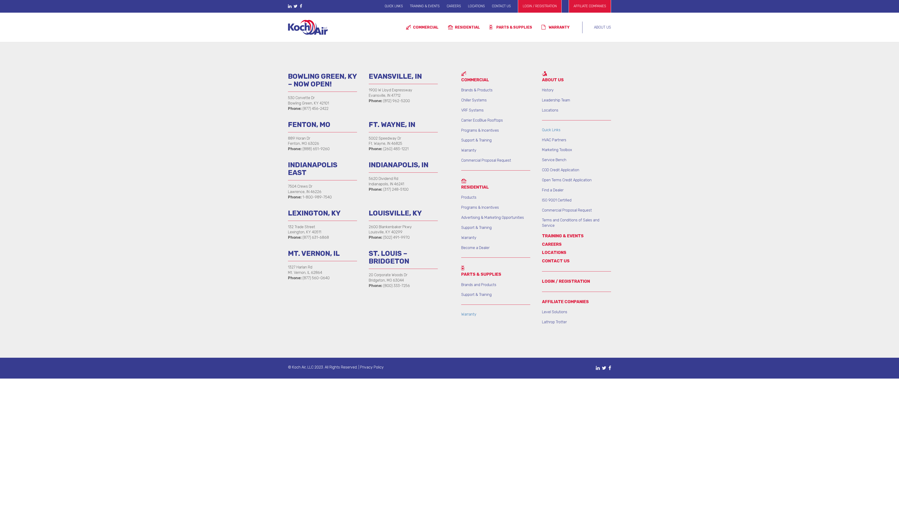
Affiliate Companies (590, 6)
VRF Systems (472, 110)
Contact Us (501, 6)
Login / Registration (540, 6)
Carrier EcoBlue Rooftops (482, 120)
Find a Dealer (553, 190)
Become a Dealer (475, 248)
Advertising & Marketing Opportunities (492, 217)
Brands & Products (477, 90)
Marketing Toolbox (557, 150)
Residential (467, 27)
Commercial (425, 27)
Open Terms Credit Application (567, 180)
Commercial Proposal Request (486, 160)
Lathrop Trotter (554, 322)
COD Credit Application (560, 170)
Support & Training (476, 140)
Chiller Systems (474, 100)
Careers (454, 6)
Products (468, 197)
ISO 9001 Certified (556, 200)
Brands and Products (478, 285)
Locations (476, 6)
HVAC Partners (554, 140)
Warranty (559, 27)
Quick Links (394, 6)
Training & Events (425, 6)
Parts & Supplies (514, 27)
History (548, 90)
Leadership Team (556, 100)
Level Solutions (554, 312)
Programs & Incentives (480, 130)
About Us (602, 27)
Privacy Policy (372, 367)
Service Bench (554, 160)
